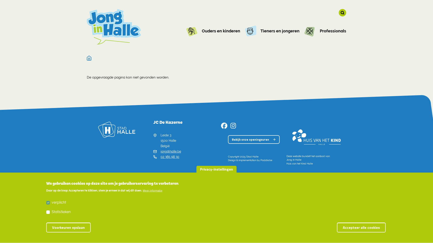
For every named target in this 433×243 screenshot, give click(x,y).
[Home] (89, 58)
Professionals (333, 31)
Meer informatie (152, 191)
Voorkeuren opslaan (68, 227)
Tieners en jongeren (279, 31)
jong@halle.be (171, 151)
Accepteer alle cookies (361, 227)
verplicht (59, 202)
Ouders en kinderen (221, 31)
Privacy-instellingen (216, 169)
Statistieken (61, 212)
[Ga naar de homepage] (114, 27)
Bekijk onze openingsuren (250, 139)
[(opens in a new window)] (224, 127)
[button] (342, 12)
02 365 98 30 (170, 157)
